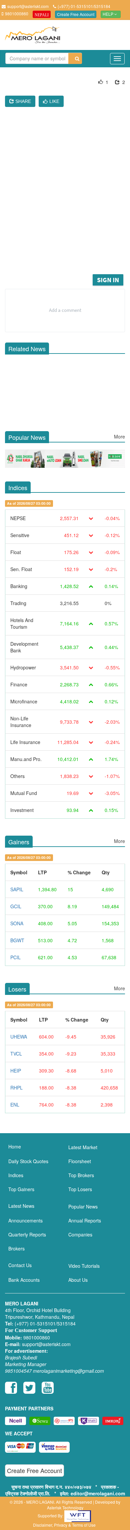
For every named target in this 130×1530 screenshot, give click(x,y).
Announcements (25, 1220)
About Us (78, 1279)
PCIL (15, 957)
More (119, 436)
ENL (14, 1104)
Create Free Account (75, 14)
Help (108, 14)
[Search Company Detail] (75, 58)
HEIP (15, 1070)
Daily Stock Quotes (28, 1161)
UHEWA (18, 1036)
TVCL (16, 1053)
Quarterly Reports (27, 1234)
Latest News (21, 1205)
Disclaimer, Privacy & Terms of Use (64, 1525)
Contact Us (20, 1265)
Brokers (16, 1248)
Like (54, 101)
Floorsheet (79, 1161)
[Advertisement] (65, 205)
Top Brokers (81, 1175)
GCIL (15, 906)
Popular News (83, 1206)
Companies (80, 1234)
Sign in (108, 280)
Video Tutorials (84, 1265)
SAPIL (16, 889)
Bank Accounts (24, 1279)
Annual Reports (84, 1220)
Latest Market (82, 1147)
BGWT (17, 940)
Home (14, 1146)
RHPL (16, 1087)
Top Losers (80, 1189)
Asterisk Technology (65, 1507)
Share (22, 101)
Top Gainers (21, 1189)
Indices (15, 1175)
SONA (16, 923)
